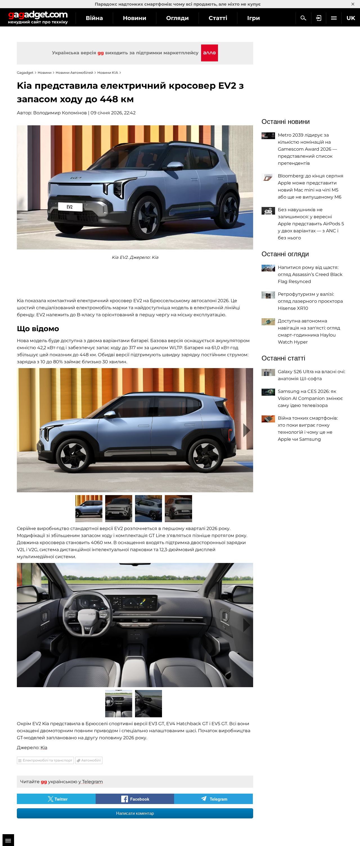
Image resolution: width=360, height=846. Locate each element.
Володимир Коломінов (60, 112)
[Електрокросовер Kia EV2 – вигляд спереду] (135, 625)
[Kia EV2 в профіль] (135, 430)
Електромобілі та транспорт (47, 760)
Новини (134, 18)
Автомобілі (91, 760)
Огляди (177, 18)
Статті (218, 18)
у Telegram (90, 781)
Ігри (253, 18)
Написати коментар (135, 813)
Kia (43, 747)
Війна (94, 18)
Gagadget (38, 17)
